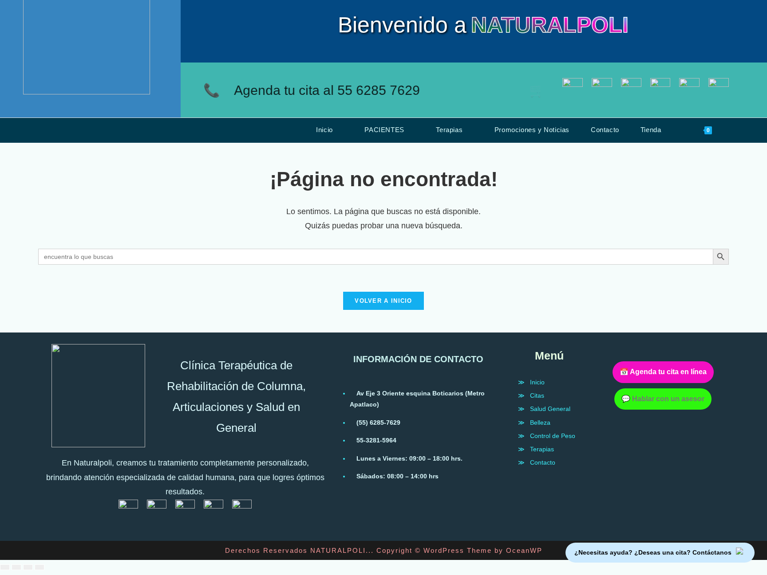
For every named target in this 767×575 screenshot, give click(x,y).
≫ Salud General (544, 408)
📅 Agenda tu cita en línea (663, 372)
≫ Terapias (536, 449)
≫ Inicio (531, 382)
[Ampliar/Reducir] (5, 567)
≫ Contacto (536, 462)
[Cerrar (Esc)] (39, 567)
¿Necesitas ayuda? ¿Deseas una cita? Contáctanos (652, 552)
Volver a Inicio (383, 300)
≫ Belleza (534, 422)
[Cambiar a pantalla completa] (16, 567)
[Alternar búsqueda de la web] (736, 130)
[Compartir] (28, 567)
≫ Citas (531, 395)
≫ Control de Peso (546, 435)
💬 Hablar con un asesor (662, 399)
